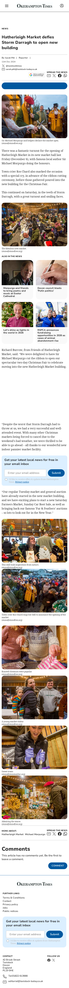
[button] (7, 6)
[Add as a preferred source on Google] (37, 74)
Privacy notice (22, 482)
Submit (56, 473)
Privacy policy (10, 904)
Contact (7, 901)
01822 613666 (20, 976)
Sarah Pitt (10, 58)
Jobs (5, 907)
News (5, 28)
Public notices (10, 911)
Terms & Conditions (14, 897)
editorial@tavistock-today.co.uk (25, 981)
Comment (58, 865)
